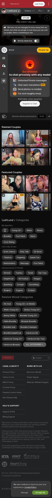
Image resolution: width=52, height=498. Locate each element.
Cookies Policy (9, 387)
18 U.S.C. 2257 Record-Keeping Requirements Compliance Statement (21, 474)
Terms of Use (8, 377)
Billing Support (9, 417)
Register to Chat (30, 104)
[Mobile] (5, 230)
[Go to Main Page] (16, 4)
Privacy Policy (8, 372)
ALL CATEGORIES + (34, 344)
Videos (29, 10)
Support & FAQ (9, 412)
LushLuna (7, 220)
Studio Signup (33, 377)
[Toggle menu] (3, 4)
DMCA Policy (8, 382)
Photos (43, 10)
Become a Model (34, 372)
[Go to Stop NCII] (18, 464)
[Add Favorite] (4, 50)
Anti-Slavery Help (10, 398)
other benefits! (35, 99)
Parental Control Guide (12, 393)
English (39, 358)
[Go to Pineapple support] (5, 464)
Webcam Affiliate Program (38, 382)
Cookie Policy (30, 487)
